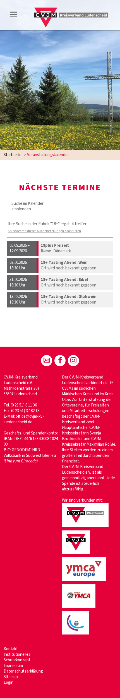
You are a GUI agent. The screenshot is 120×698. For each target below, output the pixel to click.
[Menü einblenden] (13, 16)
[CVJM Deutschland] (77, 554)
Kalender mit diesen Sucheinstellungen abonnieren (44, 231)
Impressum (13, 666)
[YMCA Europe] (85, 581)
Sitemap (11, 677)
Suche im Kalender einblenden (27, 206)
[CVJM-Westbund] (86, 527)
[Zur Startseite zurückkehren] (71, 10)
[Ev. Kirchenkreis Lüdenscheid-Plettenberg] (76, 635)
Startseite (12, 155)
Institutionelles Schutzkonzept (17, 657)
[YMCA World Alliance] (79, 608)
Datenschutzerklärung (23, 671)
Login (8, 682)
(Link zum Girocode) (21, 461)
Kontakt (11, 649)
